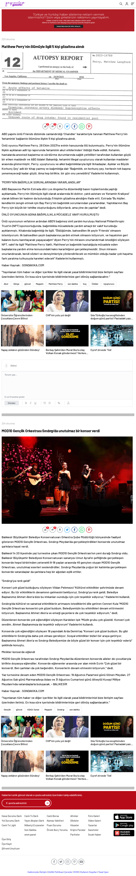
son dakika (73, 284)
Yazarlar (92, 825)
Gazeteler (93, 829)
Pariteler (75, 834)
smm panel (30, 834)
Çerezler (68, 872)
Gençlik (7, 709)
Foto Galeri (94, 815)
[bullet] (49, 403)
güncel (27, 284)
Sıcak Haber (94, 834)
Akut (6, 284)
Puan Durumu (54, 825)
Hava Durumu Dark (12, 815)
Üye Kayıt (7, 843)
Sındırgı (60, 709)
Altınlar (74, 815)
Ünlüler (95, 284)
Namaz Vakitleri (55, 820)
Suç (85, 284)
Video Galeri (94, 820)
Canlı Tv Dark (31, 815)
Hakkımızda (33, 872)
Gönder (12, 403)
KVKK (76, 872)
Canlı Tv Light (9, 825)
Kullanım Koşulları (88, 872)
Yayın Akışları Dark (34, 820)
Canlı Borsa (53, 815)
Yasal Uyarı (104, 872)
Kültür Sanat (33, 709)
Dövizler (74, 820)
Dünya (16, 284)
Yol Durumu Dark (11, 820)
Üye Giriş (6, 839)
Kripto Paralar (78, 829)
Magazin (39, 284)
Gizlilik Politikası (55, 872)
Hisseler (74, 825)
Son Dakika (30, 829)
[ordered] (44, 403)
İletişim (43, 872)
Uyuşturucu (108, 284)
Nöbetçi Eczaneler (34, 825)
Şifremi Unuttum (11, 848)
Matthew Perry (56, 284)
